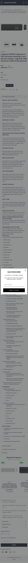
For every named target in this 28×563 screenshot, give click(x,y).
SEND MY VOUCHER (14, 290)
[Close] (25, 270)
